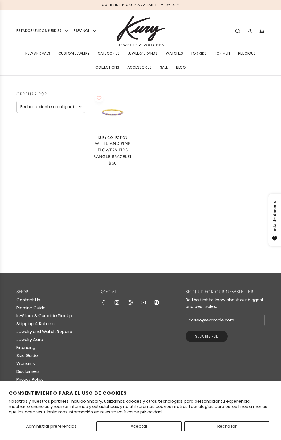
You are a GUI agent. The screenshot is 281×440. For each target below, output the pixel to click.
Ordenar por (31, 94)
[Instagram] (117, 303)
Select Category (36, 222)
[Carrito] (262, 31)
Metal (24, 160)
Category (30, 211)
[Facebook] (104, 303)
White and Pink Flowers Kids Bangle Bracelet (113, 150)
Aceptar (139, 426)
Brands (27, 137)
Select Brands (34, 148)
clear (79, 160)
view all (74, 124)
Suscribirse (206, 336)
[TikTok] (156, 303)
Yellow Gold (21, 196)
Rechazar (227, 426)
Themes (26, 234)
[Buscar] (238, 31)
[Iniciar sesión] (250, 31)
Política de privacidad (139, 412)
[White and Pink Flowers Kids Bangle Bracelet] (112, 111)
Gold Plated (32, 172)
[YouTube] (143, 303)
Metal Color (33, 184)
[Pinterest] (130, 303)
